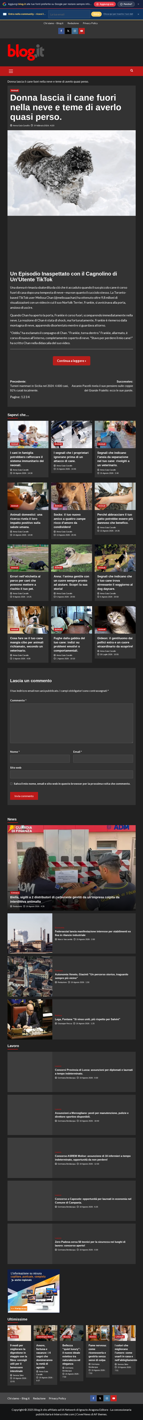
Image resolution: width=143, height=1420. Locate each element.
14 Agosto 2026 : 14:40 (22, 535)
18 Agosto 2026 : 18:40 (89, 1121)
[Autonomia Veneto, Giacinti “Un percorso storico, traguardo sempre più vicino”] (29, 976)
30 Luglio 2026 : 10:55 (109, 654)
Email (77, 751)
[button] (10, 70)
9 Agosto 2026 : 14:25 (22, 597)
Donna (93, 1337)
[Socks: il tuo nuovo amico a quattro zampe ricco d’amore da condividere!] (71, 496)
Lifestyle (120, 1337)
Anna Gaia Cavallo (21, 125)
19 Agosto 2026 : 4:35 (35, 906)
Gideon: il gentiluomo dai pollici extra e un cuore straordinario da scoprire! (115, 642)
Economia (59, 928)
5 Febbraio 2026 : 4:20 (44, 125)
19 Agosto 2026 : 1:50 (80, 982)
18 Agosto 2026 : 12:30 (89, 1164)
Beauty (14, 1337)
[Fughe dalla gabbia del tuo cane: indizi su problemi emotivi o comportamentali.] (71, 620)
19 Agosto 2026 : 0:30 (89, 1078)
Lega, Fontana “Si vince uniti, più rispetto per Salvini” (87, 1019)
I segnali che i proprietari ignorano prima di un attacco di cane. (71, 457)
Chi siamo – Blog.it (53, 23)
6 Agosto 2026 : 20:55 (66, 597)
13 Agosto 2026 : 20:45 (66, 535)
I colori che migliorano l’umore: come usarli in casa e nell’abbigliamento (126, 1353)
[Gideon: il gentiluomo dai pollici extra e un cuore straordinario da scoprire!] (115, 620)
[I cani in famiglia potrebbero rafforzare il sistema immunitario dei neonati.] (27, 434)
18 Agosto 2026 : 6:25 (89, 1207)
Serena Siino (18, 1375)
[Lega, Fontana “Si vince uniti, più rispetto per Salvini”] (29, 1019)
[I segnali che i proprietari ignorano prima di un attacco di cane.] (71, 434)
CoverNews (83, 1414)
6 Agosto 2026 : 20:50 (109, 597)
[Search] (132, 71)
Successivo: (102, 386)
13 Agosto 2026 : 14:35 (110, 531)
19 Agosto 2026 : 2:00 (85, 939)
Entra (96, 14)
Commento (18, 700)
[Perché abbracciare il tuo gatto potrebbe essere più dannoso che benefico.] (115, 496)
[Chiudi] (138, 4)
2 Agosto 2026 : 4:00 (21, 659)
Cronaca (15, 893)
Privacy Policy (90, 23)
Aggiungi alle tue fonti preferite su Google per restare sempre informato (52, 4)
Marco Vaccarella (65, 939)
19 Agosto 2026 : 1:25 (85, 1023)
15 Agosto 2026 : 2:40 (109, 473)
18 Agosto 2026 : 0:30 (89, 1250)
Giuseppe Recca (65, 1023)
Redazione (73, 23)
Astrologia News (44, 1337)
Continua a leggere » (71, 361)
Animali (14, 90)
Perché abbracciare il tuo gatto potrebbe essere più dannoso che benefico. (115, 519)
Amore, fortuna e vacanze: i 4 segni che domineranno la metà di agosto (44, 1356)
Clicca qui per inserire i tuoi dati (118, 14)
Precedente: (39, 386)
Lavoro (58, 1066)
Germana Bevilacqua (67, 1078)
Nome (15, 751)
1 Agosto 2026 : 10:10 (66, 659)
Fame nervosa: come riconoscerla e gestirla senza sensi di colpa (98, 1353)
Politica (58, 1016)
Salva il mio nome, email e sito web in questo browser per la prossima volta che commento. (72, 783)
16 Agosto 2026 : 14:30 (22, 473)
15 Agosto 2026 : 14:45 (66, 469)
